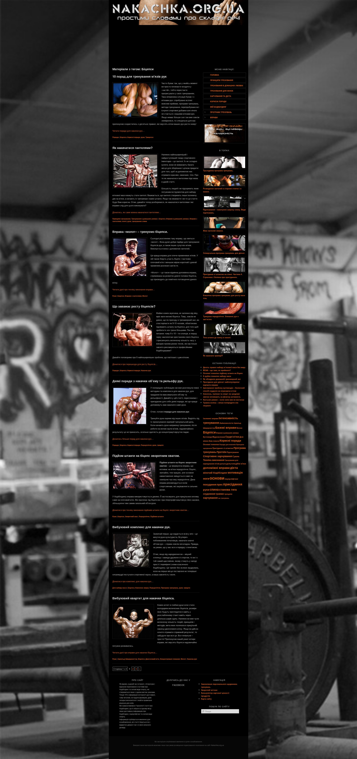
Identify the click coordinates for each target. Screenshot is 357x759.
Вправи (214, 117)
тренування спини (139, 221)
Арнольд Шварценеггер (127, 659)
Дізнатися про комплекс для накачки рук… (132, 581)
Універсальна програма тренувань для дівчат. (224, 253)
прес (220, 484)
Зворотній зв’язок (209, 690)
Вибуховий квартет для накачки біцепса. (143, 598)
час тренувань (223, 498)
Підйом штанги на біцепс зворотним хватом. (146, 455)
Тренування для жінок (221, 90)
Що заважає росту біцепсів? (133, 306)
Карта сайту (206, 698)
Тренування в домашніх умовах (144, 218)
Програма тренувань (169, 587)
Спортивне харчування (217, 456)
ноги (206, 478)
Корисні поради (133, 137)
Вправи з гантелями (133, 296)
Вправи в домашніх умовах (177, 218)
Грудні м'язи (232, 436)
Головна (214, 75)
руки (143, 137)
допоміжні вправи (216, 468)
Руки (114, 296)
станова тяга (228, 489)
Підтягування (233, 452)
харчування (210, 497)
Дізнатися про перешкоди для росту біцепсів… (134, 364)
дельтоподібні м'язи (236, 463)
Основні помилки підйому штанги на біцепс (223, 373)
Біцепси (123, 137)
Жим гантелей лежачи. (213, 230)
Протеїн (221, 452)
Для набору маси (119, 587)
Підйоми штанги (157, 516)
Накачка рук (146, 370)
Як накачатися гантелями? (132, 147)
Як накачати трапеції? (213, 355)
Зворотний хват (131, 516)
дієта (234, 467)
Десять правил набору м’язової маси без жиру (224, 367)
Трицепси (149, 137)
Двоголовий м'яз (152, 659)
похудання (209, 484)
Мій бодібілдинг (218, 107)
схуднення (209, 493)
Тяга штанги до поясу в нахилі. (217, 337)
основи (217, 478)
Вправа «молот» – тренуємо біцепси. (140, 231)
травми (220, 493)
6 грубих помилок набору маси (217, 376)
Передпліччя (146, 445)
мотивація (235, 472)
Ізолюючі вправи (210, 418)
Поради (115, 137)
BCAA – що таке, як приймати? (217, 370)
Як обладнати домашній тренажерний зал (222, 379)
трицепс (160, 445)
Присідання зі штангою (222, 448)
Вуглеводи (207, 437)
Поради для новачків (227, 444)
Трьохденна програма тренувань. (218, 170)
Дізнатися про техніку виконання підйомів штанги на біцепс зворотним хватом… (150, 509)
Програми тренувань (221, 112)
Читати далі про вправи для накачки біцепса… (134, 652)
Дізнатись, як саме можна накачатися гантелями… (136, 212)
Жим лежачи (214, 441)
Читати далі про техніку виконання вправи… (133, 289)
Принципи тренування (121, 218)
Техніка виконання (213, 460)
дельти (223, 464)
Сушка (235, 456)
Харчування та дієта (220, 96)
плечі (124, 221)
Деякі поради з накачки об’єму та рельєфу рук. (147, 381)
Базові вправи (225, 427)
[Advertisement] (178, 45)
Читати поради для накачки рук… (128, 130)
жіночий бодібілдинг (215, 472)
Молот (145, 296)
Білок (239, 427)
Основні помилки (211, 444)
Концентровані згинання (170, 659)
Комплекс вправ (142, 587)
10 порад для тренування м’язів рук (139, 76)
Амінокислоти (226, 423)
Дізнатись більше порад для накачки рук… (133, 438)
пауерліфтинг (231, 478)
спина (214, 489)
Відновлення (219, 436)
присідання (232, 484)
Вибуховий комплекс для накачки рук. (141, 527)
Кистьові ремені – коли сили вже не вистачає (223, 399)
